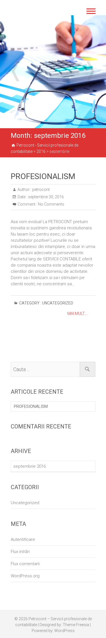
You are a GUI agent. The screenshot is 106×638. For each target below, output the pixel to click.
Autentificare (23, 539)
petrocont (40, 189)
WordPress (64, 630)
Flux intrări (20, 551)
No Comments (51, 204)
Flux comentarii (25, 563)
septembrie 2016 (29, 466)
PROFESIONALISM (43, 176)
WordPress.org (25, 575)
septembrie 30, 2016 (45, 197)
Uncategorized (57, 303)
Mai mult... (77, 313)
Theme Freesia (76, 624)
